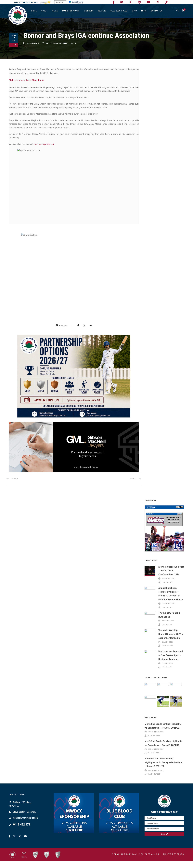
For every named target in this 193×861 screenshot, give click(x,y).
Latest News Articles (57, 43)
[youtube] (148, 2)
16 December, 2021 (156, 770)
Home (34, 11)
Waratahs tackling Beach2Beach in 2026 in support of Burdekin (170, 634)
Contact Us (156, 11)
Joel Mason (33, 43)
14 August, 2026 (168, 604)
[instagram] (157, 2)
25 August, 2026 (168, 579)
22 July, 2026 (167, 642)
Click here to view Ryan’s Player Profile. (27, 80)
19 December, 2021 (156, 749)
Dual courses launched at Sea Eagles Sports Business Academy (170, 655)
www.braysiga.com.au (44, 144)
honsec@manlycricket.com (25, 818)
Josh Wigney (167, 582)
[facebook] (113, 2)
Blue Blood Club (118, 11)
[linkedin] (121, 2)
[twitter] (130, 2)
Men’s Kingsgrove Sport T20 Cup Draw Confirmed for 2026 (171, 570)
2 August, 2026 (168, 621)
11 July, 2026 (167, 663)
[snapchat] (166, 2)
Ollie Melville (154, 736)
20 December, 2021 (156, 732)
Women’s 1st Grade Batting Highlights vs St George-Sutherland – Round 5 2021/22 (163, 762)
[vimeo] (139, 2)
